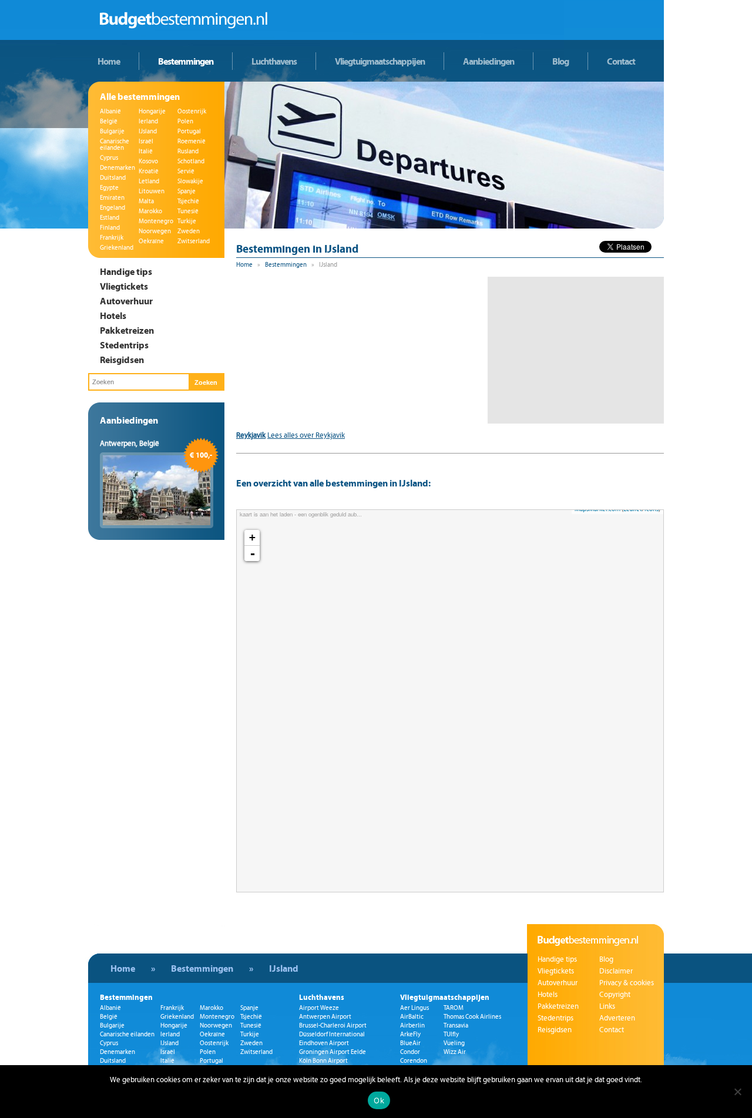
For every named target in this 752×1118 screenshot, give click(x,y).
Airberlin (412, 1025)
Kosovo (148, 161)
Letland (149, 181)
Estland (109, 217)
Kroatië (149, 171)
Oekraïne (151, 241)
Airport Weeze (319, 1008)
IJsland (148, 131)
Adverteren (617, 1018)
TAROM (454, 1008)
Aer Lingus (414, 1008)
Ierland (148, 121)
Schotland (190, 161)
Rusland (188, 151)
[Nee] (737, 1091)
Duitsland (113, 178)
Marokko (150, 211)
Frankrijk (111, 237)
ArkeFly (410, 1034)
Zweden (188, 231)
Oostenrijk (191, 111)
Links (607, 1006)
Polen (185, 121)
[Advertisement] (576, 350)
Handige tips (126, 271)
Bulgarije (112, 131)
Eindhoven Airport (324, 1043)
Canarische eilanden (114, 144)
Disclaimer (616, 971)
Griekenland (116, 247)
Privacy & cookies (626, 983)
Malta (146, 201)
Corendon (413, 1061)
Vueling (454, 1043)
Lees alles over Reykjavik (306, 435)
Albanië (110, 111)
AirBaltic (412, 1016)
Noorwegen (155, 231)
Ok (379, 1100)
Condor (410, 1052)
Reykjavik (251, 435)
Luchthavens (274, 61)
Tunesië (188, 211)
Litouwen (151, 191)
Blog (560, 61)
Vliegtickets (124, 286)
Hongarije (152, 111)
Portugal (189, 131)
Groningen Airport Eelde (332, 1052)
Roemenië (191, 141)
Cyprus (109, 158)
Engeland (112, 207)
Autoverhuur (126, 301)
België (109, 121)
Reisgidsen (122, 359)
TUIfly (451, 1034)
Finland (110, 227)
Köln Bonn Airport (323, 1061)
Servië (185, 171)
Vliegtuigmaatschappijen (380, 61)
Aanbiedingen (488, 61)
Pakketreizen (127, 330)
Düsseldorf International (332, 1034)
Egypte (109, 188)
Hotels (113, 315)
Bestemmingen (185, 61)
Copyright (614, 994)
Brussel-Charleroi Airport (333, 1025)
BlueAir (410, 1043)
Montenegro (156, 221)
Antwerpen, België (129, 443)
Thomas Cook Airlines (472, 1016)
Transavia (456, 1025)
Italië (146, 151)
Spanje (186, 191)
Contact (621, 61)
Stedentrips (124, 345)
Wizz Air (455, 1052)
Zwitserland (193, 241)
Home (109, 61)
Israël (146, 141)
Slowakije (190, 181)
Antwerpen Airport (325, 1016)
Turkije (186, 221)
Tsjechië (188, 201)
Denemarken (117, 168)
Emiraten (112, 198)
